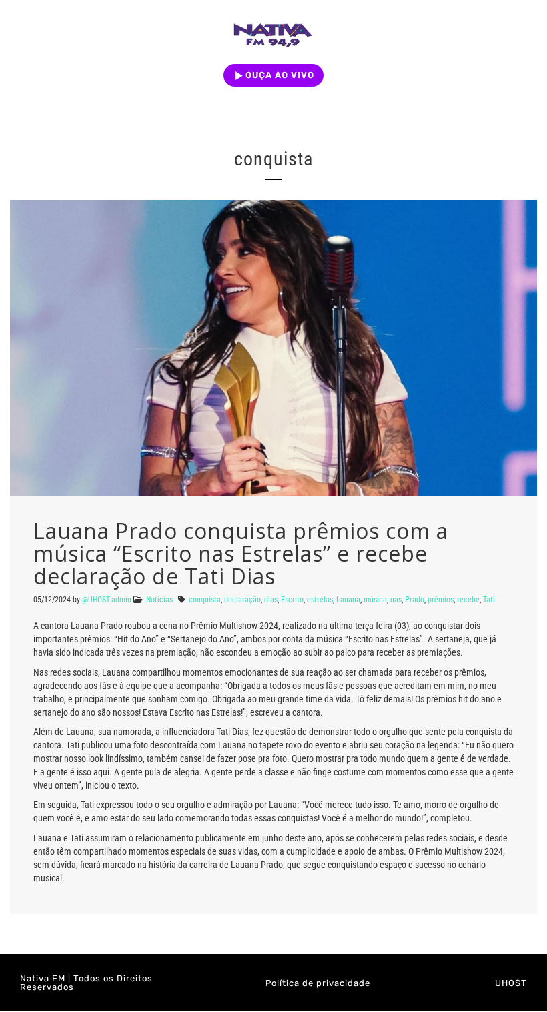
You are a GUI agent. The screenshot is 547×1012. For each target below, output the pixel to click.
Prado (414, 599)
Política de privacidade (317, 983)
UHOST (511, 983)
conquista (205, 599)
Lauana (348, 599)
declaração (242, 599)
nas (396, 599)
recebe (468, 599)
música (375, 599)
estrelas (320, 599)
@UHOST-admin (106, 599)
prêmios (441, 599)
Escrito (292, 599)
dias (271, 599)
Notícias (159, 599)
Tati (489, 599)
